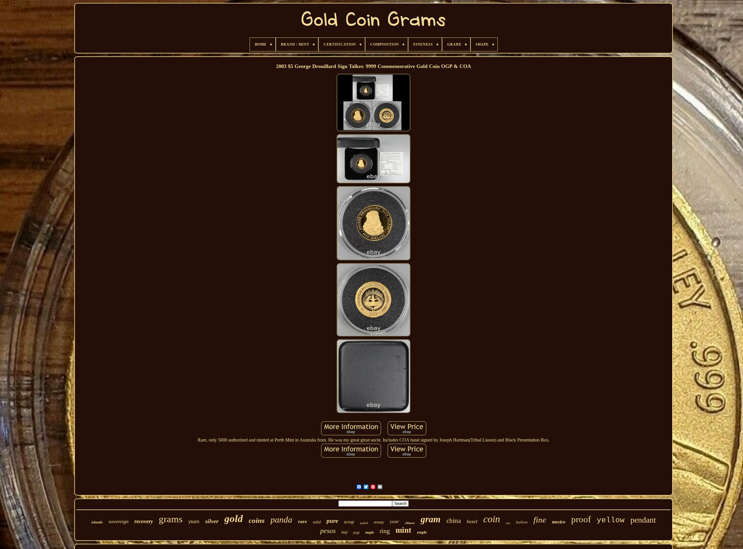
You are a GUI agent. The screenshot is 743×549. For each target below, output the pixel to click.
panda (281, 519)
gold (233, 518)
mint (403, 530)
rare (302, 521)
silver (212, 521)
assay (379, 522)
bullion (522, 522)
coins (257, 520)
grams (171, 519)
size (508, 523)
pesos (328, 530)
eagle (422, 532)
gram (431, 519)
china (453, 520)
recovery (143, 521)
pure (332, 520)
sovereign (119, 521)
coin (491, 519)
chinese (410, 523)
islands (97, 522)
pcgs (356, 532)
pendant (643, 519)
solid (317, 522)
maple (369, 532)
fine (539, 519)
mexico (558, 521)
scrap (349, 521)
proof (581, 519)
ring (385, 530)
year (394, 521)
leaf (344, 532)
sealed (364, 523)
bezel (472, 521)
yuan (193, 521)
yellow (611, 520)
